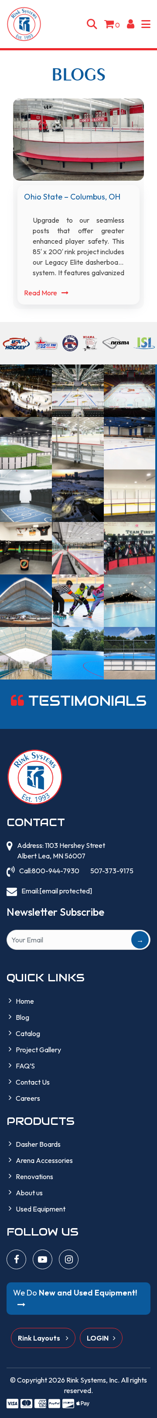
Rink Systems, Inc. (92, 1380)
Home (25, 1001)
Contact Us (33, 1082)
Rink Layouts (39, 1338)
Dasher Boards (38, 1144)
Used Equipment (40, 1208)
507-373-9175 (111, 870)
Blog (22, 1017)
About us (29, 1192)
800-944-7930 (55, 870)
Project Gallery (38, 1049)
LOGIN (98, 1338)
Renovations (34, 1176)
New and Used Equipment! (75, 1293)
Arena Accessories (44, 1160)
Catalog (28, 1033)
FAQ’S (25, 1065)
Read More (40, 292)
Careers (28, 1098)
